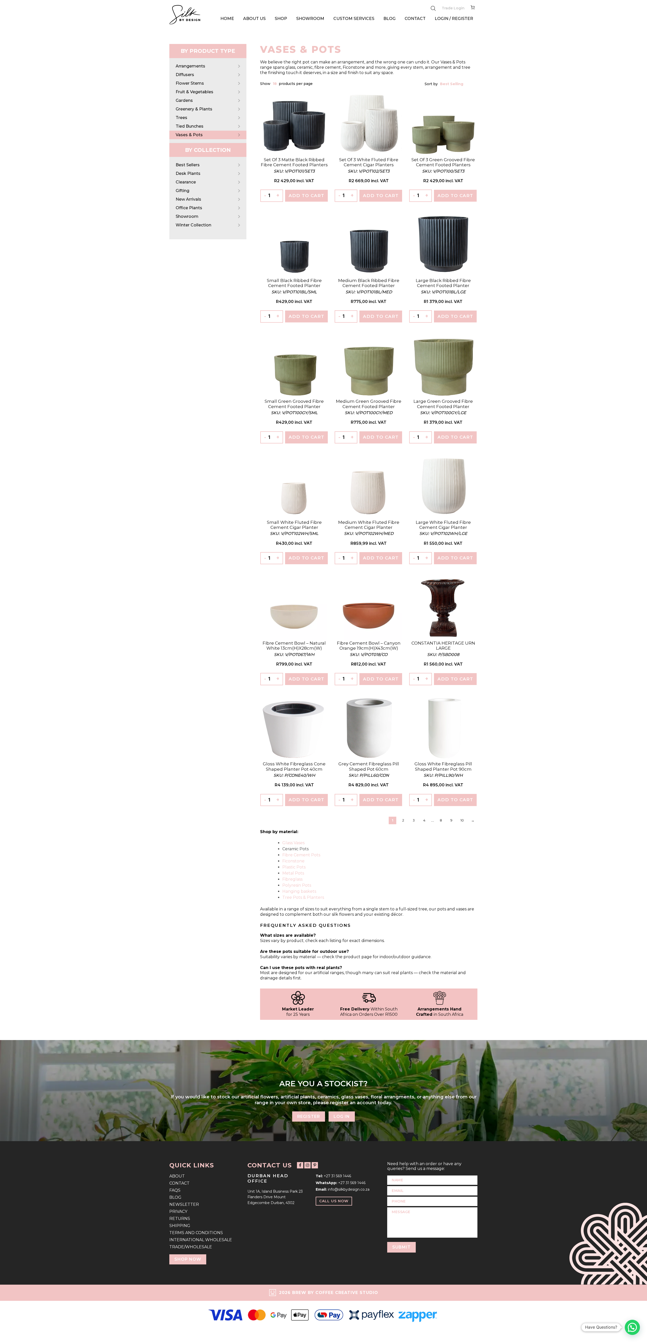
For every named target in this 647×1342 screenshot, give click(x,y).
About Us (254, 18)
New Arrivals (188, 199)
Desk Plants (188, 173)
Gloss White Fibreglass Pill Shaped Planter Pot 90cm (443, 766)
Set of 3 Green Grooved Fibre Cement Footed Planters (443, 162)
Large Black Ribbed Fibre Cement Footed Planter (443, 283)
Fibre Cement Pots (301, 855)
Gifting (182, 190)
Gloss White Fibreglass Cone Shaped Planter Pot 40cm (294, 766)
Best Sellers (188, 164)
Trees (181, 117)
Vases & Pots (189, 134)
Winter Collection (193, 225)
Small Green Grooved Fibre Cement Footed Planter (294, 404)
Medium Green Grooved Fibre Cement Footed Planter (368, 404)
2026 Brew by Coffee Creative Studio (328, 1292)
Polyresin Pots (296, 885)
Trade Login (453, 8)
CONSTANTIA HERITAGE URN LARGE (443, 646)
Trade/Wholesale (190, 1246)
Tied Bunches (189, 126)
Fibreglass (292, 879)
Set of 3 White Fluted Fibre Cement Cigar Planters (368, 162)
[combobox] (275, 83)
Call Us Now (334, 1201)
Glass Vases (293, 842)
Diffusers (185, 74)
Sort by (432, 84)
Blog (389, 18)
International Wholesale (200, 1239)
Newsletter (184, 1204)
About (177, 1176)
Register (308, 1116)
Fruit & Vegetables (194, 91)
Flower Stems (190, 83)
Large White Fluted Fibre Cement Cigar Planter (443, 525)
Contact (415, 18)
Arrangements (190, 66)
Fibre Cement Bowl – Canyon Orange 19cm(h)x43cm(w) (369, 646)
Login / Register (454, 18)
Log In (342, 1116)
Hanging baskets (299, 891)
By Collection (208, 150)
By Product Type (208, 51)
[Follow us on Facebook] (300, 1165)
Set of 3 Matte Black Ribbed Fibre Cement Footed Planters (294, 162)
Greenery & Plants (194, 109)
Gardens (184, 100)
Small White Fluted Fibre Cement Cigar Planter (294, 525)
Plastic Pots (294, 867)
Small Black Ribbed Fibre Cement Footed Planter (294, 283)
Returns (179, 1218)
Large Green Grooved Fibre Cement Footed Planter (443, 404)
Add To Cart (306, 195)
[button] (632, 1327)
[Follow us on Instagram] (307, 1165)
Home (227, 18)
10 (462, 820)
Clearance (186, 182)
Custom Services (353, 18)
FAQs (174, 1190)
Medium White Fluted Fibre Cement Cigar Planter (368, 525)
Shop (281, 18)
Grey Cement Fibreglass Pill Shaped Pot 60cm (368, 766)
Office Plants (189, 207)
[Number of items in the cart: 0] (473, 8)
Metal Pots (293, 873)
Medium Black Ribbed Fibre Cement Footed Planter (368, 283)
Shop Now (187, 1259)
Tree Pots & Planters (303, 897)
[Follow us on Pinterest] (315, 1165)
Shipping (179, 1225)
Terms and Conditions (196, 1232)
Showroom (310, 18)
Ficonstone (293, 861)
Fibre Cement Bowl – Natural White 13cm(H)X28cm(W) (294, 646)
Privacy (178, 1211)
